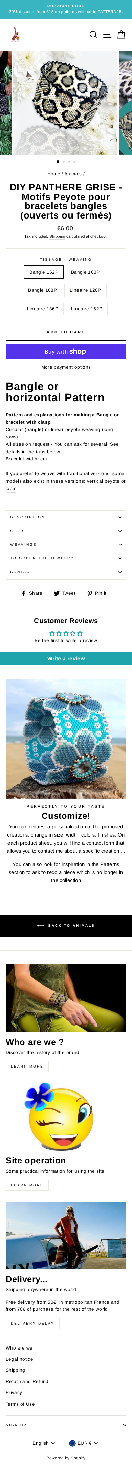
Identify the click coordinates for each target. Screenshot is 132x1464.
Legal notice (19, 1359)
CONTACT (21, 572)
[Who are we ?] (66, 998)
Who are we (19, 1348)
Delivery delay (32, 1323)
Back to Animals (70, 925)
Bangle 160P (85, 272)
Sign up (16, 1425)
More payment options (66, 367)
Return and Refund (27, 1381)
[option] (66, 9)
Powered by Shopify (65, 1458)
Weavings (23, 544)
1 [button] (58, 162)
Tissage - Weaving (66, 259)
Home (53, 173)
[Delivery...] (66, 1235)
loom (11, 488)
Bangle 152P (43, 272)
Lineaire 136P (42, 308)
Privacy (14, 1392)
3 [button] (69, 162)
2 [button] (64, 162)
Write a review (66, 658)
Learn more (27, 1066)
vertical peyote (103, 481)
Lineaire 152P (86, 308)
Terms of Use (20, 1404)
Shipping (57, 236)
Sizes (17, 531)
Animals (73, 173)
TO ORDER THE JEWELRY (42, 558)
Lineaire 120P (85, 290)
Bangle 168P (42, 290)
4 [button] (75, 162)
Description (27, 517)
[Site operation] (66, 1117)
